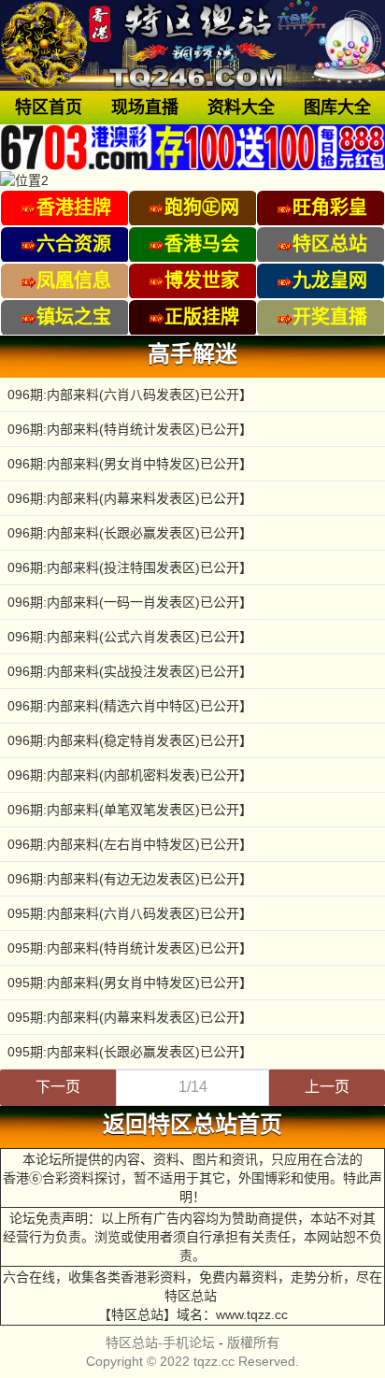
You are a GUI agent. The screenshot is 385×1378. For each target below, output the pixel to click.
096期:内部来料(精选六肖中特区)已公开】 (129, 705)
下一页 (58, 1087)
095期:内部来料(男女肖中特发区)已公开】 (129, 982)
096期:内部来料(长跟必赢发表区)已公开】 (129, 532)
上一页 (327, 1087)
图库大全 (337, 107)
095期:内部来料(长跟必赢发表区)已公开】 (129, 1051)
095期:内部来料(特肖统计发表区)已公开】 (129, 947)
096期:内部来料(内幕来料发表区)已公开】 (129, 498)
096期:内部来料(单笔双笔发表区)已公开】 (129, 809)
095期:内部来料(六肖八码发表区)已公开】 (129, 913)
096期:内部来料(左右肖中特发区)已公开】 (129, 844)
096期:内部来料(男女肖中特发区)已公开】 (129, 463)
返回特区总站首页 (192, 1124)
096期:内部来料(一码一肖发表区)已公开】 (129, 602)
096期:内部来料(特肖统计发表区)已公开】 (129, 429)
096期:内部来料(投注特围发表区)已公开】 (129, 567)
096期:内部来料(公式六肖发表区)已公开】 (129, 636)
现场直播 (144, 107)
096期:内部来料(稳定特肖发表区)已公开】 (129, 740)
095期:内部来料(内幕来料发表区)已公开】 (129, 1017)
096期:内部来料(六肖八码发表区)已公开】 (129, 394)
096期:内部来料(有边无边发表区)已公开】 (129, 878)
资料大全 (241, 107)
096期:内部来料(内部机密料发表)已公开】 (129, 775)
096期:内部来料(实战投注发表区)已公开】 (129, 671)
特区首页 (48, 107)
